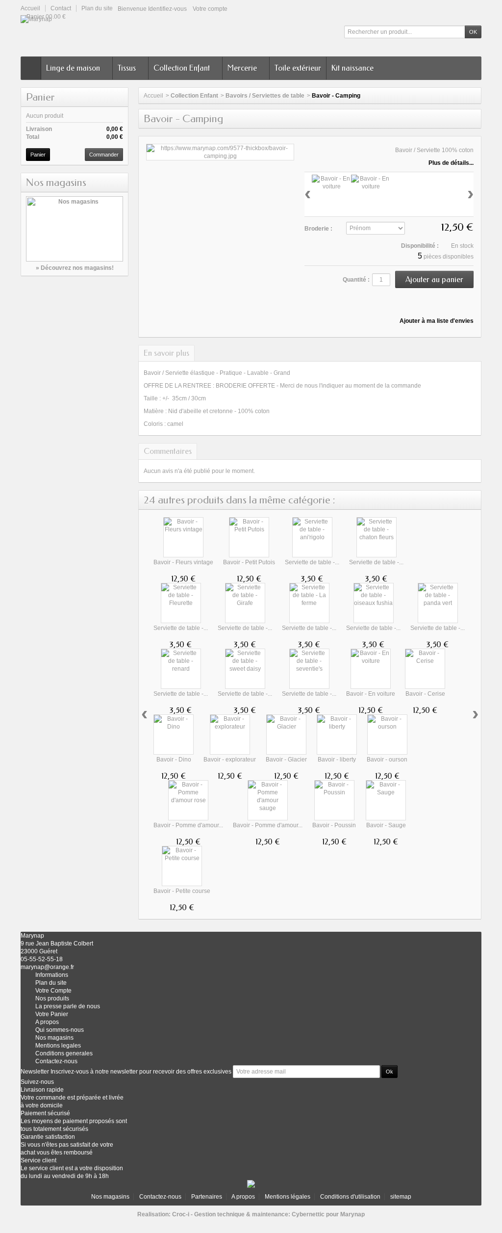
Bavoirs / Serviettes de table (265, 95)
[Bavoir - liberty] (336, 734)
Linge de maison (73, 68)
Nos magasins (56, 182)
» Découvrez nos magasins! (75, 267)
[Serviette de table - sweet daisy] (245, 668)
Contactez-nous (56, 1061)
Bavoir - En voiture (370, 693)
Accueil (153, 95)
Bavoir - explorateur (229, 759)
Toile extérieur (298, 68)
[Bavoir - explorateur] (230, 734)
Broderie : (318, 228)
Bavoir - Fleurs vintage (183, 562)
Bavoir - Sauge (386, 825)
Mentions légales (287, 1196)
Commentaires (168, 451)
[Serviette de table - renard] (181, 668)
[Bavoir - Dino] (173, 734)
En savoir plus (166, 353)
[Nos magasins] (74, 229)
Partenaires (206, 1196)
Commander (104, 154)
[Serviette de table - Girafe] (245, 603)
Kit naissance (352, 68)
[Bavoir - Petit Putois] (249, 537)
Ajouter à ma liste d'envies (436, 320)
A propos (243, 1196)
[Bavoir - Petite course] (181, 866)
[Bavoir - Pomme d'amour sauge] (267, 800)
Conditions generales (64, 1053)
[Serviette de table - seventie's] (309, 668)
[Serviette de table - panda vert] (437, 603)
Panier (40, 97)
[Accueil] (31, 68)
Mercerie (242, 68)
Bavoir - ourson (387, 759)
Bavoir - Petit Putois (249, 562)
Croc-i (180, 1214)
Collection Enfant (181, 68)
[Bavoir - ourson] (387, 734)
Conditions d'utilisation (350, 1196)
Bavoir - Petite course (181, 891)
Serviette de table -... (312, 562)
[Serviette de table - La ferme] (309, 603)
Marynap (352, 1214)
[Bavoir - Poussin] (334, 800)
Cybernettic (308, 1214)
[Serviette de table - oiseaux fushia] (373, 603)
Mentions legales (58, 1045)
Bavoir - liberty (337, 759)
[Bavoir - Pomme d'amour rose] (188, 800)
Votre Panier (51, 1014)
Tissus (127, 68)
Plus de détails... (451, 162)
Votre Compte (53, 990)
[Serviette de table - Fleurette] (181, 603)
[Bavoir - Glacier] (286, 734)
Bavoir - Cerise (425, 693)
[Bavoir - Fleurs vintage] (183, 537)
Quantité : (356, 279)
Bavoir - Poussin (334, 825)
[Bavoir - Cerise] (425, 668)
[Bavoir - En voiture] (220, 151)
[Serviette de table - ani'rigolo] (312, 537)
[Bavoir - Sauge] (385, 800)
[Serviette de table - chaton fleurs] (376, 537)
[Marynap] (41, 19)
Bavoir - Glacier (286, 759)
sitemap (400, 1196)
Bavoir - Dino (173, 759)
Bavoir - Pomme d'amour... (188, 825)
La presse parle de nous (67, 1006)
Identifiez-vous (167, 8)
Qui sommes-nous (59, 1029)
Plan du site (51, 982)
